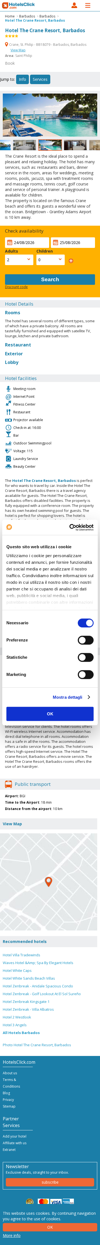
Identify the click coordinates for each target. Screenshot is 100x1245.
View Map (18, 50)
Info (22, 79)
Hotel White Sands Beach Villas (29, 978)
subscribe (50, 1182)
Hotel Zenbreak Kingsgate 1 (26, 1001)
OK (50, 713)
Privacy (8, 1099)
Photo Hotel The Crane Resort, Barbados (37, 1044)
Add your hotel (14, 1136)
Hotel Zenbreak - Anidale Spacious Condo (38, 986)
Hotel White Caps (17, 970)
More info (12, 1235)
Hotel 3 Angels (15, 1024)
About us (10, 1073)
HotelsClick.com (18, 5)
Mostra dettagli (67, 697)
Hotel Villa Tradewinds (21, 954)
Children (44, 251)
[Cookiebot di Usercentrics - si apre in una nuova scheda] (71, 527)
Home (10, 16)
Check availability (24, 230)
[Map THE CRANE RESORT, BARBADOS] (48, 881)
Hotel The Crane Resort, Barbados (35, 20)
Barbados (27, 16)
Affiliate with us (14, 1143)
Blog (6, 1093)
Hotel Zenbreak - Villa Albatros (28, 1009)
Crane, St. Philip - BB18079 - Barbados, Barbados (47, 44)
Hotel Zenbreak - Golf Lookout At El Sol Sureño (42, 993)
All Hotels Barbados (21, 1032)
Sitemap (9, 1106)
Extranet (9, 1149)
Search (50, 279)
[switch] (86, 640)
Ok (50, 1227)
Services (40, 79)
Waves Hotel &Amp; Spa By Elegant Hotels (38, 962)
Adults (11, 251)
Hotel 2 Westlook (17, 1017)
